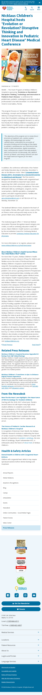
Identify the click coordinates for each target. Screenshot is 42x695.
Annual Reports (8, 473)
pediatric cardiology (26, 438)
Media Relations (8, 478)
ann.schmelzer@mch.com (10, 198)
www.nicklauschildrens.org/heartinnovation (16, 245)
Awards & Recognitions (10, 483)
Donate (22, 609)
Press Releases (8, 528)
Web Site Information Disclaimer (11, 678)
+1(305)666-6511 (12, 621)
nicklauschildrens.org (12, 341)
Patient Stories (8, 518)
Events (5, 503)
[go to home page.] (11, 8)
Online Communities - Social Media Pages (17, 513)
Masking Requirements (8, 682)
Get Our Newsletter (22, 603)
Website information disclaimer (21, 4)
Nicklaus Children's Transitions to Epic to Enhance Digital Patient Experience (20, 375)
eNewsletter (7, 498)
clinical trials (28, 443)
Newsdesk (6, 508)
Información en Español (8, 667)
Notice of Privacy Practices (9, 675)
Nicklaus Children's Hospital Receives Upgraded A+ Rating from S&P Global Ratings (20, 355)
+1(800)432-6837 (15, 625)
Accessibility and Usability (9, 671)
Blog (4, 488)
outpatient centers (18, 388)
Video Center (7, 523)
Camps (5, 493)
